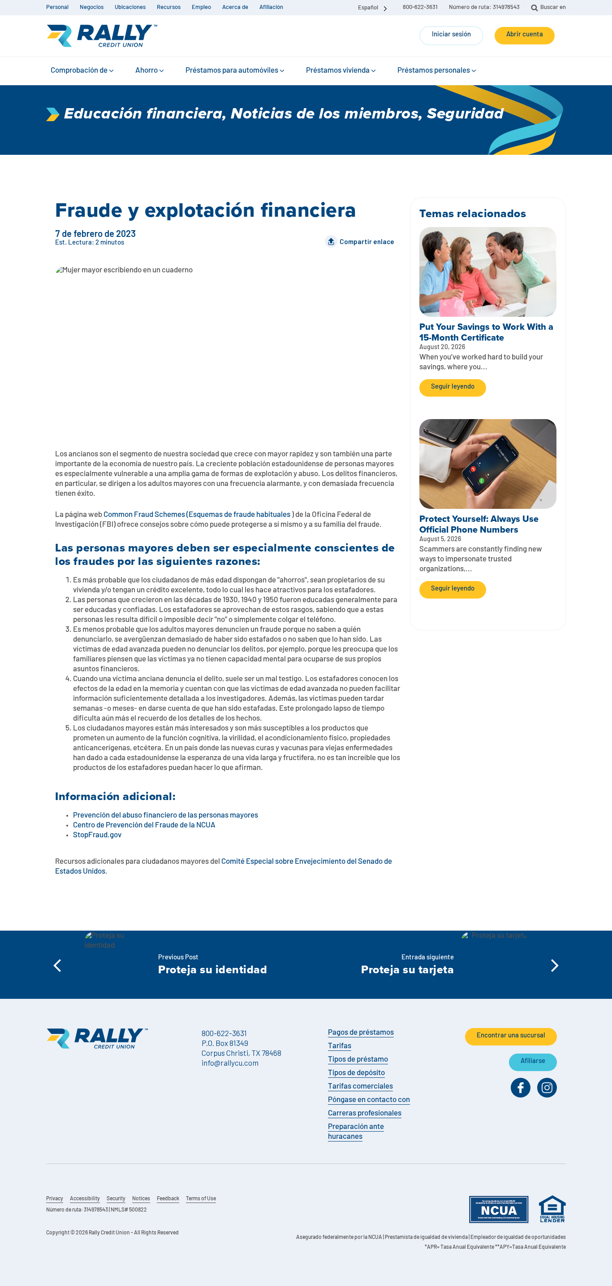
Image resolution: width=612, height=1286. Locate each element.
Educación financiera (143, 114)
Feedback (168, 1199)
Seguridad (465, 114)
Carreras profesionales (364, 1113)
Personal (57, 7)
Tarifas (339, 1046)
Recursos (169, 7)
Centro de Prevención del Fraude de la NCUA (144, 825)
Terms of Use (201, 1199)
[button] (83, 71)
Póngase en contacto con (369, 1100)
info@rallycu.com (230, 1062)
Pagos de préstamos (361, 1033)
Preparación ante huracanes (356, 1132)
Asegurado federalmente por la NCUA (339, 1237)
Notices (141, 1199)
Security (116, 1199)
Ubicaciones (130, 7)
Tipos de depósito (356, 1073)
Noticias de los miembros (324, 114)
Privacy (54, 1199)
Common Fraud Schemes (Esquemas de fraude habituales (196, 515)
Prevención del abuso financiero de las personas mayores (165, 815)
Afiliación (271, 7)
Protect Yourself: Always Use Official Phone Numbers (479, 524)
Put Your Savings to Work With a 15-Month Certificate (486, 332)
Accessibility (85, 1199)
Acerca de (235, 7)
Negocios (91, 7)
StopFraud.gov (97, 835)
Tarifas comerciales (360, 1086)
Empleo (201, 7)
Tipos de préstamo (358, 1059)
